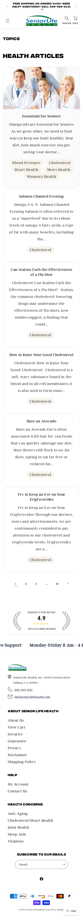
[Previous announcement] (7, 6)
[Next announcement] (76, 6)
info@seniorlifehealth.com (32, 696)
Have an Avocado (42, 421)
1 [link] (15, 583)
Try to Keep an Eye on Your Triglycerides (41, 497)
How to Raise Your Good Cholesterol (41, 354)
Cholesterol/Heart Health (30, 820)
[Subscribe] (63, 864)
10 (57, 583)
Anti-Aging (18, 813)
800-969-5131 (23, 689)
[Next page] (67, 583)
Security (15, 734)
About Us (16, 720)
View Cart (16, 727)
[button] (67, 20)
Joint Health (18, 827)
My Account (18, 784)
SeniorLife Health (35, 909)
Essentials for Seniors (41, 116)
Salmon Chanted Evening (41, 196)
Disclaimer (17, 755)
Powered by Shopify (55, 909)
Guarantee (17, 741)
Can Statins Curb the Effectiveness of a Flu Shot (41, 272)
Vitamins (16, 841)
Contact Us (17, 791)
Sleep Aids (17, 834)
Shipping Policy (22, 761)
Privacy (14, 748)
